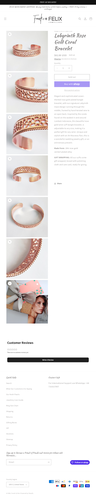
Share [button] (59, 183)
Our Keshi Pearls (13, 394)
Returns (9, 417)
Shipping (57, 59)
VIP (7, 428)
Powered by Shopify (26, 493)
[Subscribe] (48, 462)
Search (9, 383)
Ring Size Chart (12, 405)
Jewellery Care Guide (14, 400)
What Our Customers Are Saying (19, 389)
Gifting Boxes (11, 422)
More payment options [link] (72, 90)
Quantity (57, 63)
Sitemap (9, 439)
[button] (5, 19)
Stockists (10, 434)
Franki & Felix (16, 493)
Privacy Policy (11, 445)
